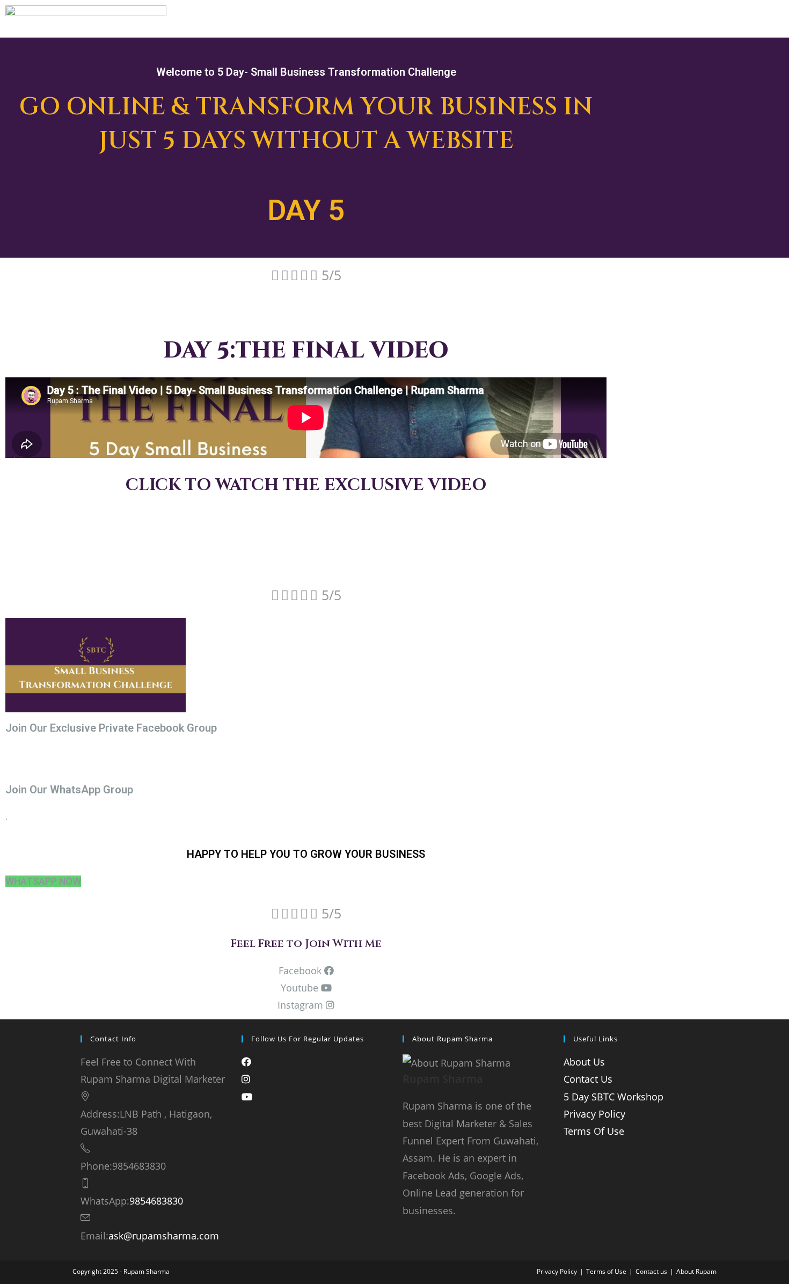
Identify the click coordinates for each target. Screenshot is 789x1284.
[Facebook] (246, 1061)
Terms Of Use (594, 1131)
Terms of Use (606, 1271)
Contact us (651, 1271)
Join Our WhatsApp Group (69, 789)
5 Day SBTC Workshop (613, 1096)
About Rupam (696, 1271)
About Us (584, 1061)
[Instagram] (246, 1079)
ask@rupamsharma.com (163, 1235)
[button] (43, 881)
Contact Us (588, 1079)
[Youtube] (247, 1096)
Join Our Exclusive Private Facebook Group (111, 727)
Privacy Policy (594, 1113)
